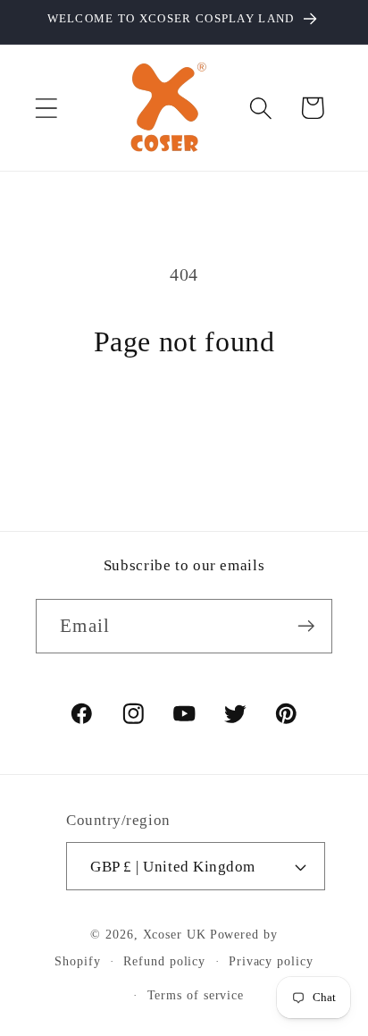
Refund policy (164, 961)
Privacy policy (271, 961)
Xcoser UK (174, 934)
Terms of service (196, 995)
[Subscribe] (305, 626)
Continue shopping (183, 422)
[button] (46, 107)
